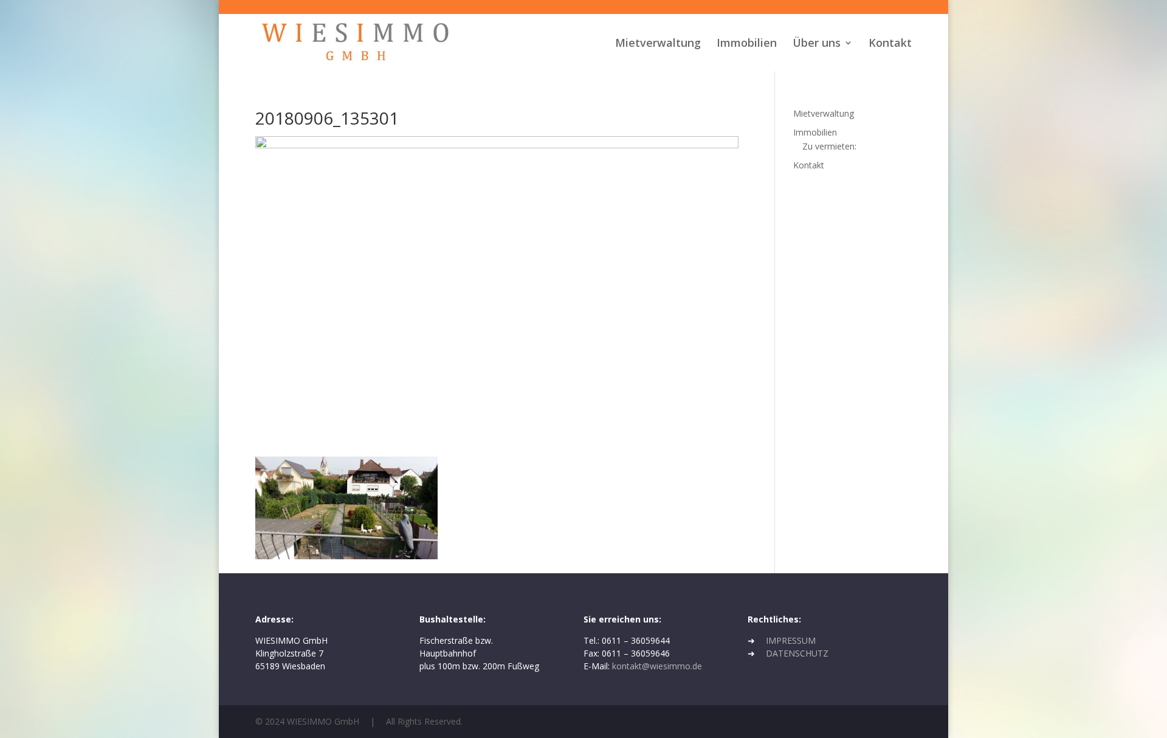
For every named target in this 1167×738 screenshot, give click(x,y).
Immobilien (747, 44)
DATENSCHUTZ (797, 653)
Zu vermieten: (829, 146)
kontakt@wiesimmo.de (657, 666)
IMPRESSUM (791, 640)
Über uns (817, 44)
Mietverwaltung (658, 44)
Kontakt (890, 44)
